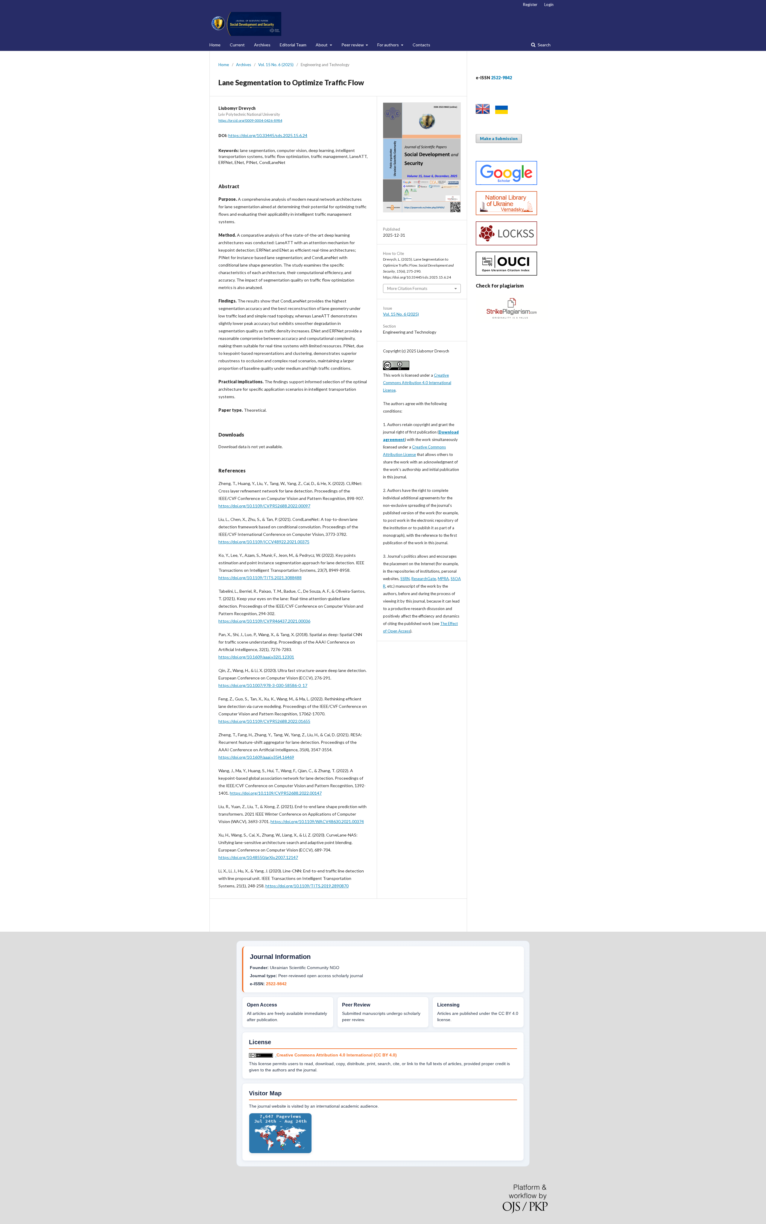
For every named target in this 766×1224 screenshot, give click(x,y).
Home (215, 44)
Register (530, 4)
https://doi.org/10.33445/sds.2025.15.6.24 (267, 135)
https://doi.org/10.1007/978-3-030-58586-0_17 (262, 685)
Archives (262, 44)
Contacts (421, 44)
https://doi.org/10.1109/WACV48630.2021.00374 (317, 821)
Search (544, 44)
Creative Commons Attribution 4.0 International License (417, 383)
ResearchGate (423, 578)
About (322, 44)
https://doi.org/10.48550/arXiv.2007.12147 (258, 857)
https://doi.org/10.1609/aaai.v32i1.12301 (256, 656)
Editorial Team (293, 44)
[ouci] (506, 273)
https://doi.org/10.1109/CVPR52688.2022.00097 (264, 505)
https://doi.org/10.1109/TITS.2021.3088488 (260, 577)
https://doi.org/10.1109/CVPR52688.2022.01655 (264, 721)
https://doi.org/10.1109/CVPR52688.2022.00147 (276, 793)
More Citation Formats (407, 288)
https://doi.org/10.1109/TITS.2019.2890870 (307, 885)
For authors (388, 44)
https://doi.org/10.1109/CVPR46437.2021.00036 (264, 621)
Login (549, 4)
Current (237, 44)
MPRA (443, 578)
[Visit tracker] (280, 1152)
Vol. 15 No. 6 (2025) (276, 64)
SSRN (405, 578)
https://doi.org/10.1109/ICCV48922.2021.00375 (263, 541)
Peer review (353, 44)
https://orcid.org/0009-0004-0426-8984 (250, 120)
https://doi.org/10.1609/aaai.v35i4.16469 (256, 757)
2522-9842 (276, 983)
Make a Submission (499, 138)
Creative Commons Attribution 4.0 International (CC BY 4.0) (336, 1055)
